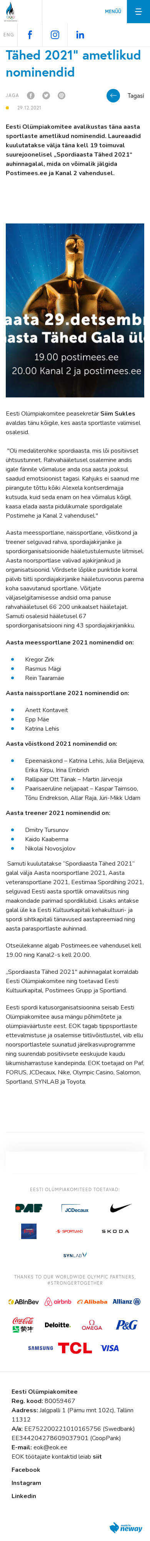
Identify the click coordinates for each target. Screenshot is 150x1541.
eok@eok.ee (50, 1447)
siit (97, 1456)
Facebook (26, 1470)
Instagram (26, 1483)
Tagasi (136, 95)
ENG (8, 35)
